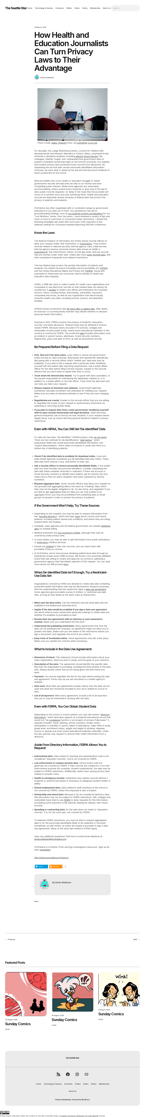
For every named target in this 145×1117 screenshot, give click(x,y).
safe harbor (86, 440)
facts (77, 516)
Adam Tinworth (59, 143)
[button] (41, 866)
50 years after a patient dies (81, 309)
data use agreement (96, 589)
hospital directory (48, 516)
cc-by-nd (92, 143)
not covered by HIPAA (69, 533)
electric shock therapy (87, 156)
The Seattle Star (16, 8)
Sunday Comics (17, 1024)
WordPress (85, 1100)
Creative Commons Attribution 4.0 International (79, 1116)
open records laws (96, 254)
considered (54, 720)
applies (52, 290)
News (36, 901)
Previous (11, 939)
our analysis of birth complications (85, 213)
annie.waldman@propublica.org (50, 839)
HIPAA (104, 268)
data (82, 333)
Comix (7, 1029)
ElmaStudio (67, 1100)
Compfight (82, 143)
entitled (49, 546)
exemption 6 (40, 252)
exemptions (86, 243)
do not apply (100, 437)
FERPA (89, 271)
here (65, 564)
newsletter (45, 850)
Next (135, 939)
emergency (43, 542)
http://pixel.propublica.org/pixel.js (51, 857)
